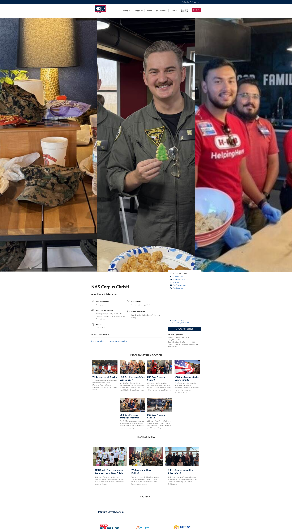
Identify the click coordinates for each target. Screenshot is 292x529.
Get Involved (160, 11)
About (173, 11)
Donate (196, 10)
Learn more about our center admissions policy (109, 341)
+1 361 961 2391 (178, 276)
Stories (149, 11)
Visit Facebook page (179, 285)
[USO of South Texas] (100, 5)
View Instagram (178, 288)
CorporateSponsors (184, 11)
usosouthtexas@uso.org (180, 279)
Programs (139, 11)
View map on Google (184, 329)
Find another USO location (190, 2)
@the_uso (176, 282)
